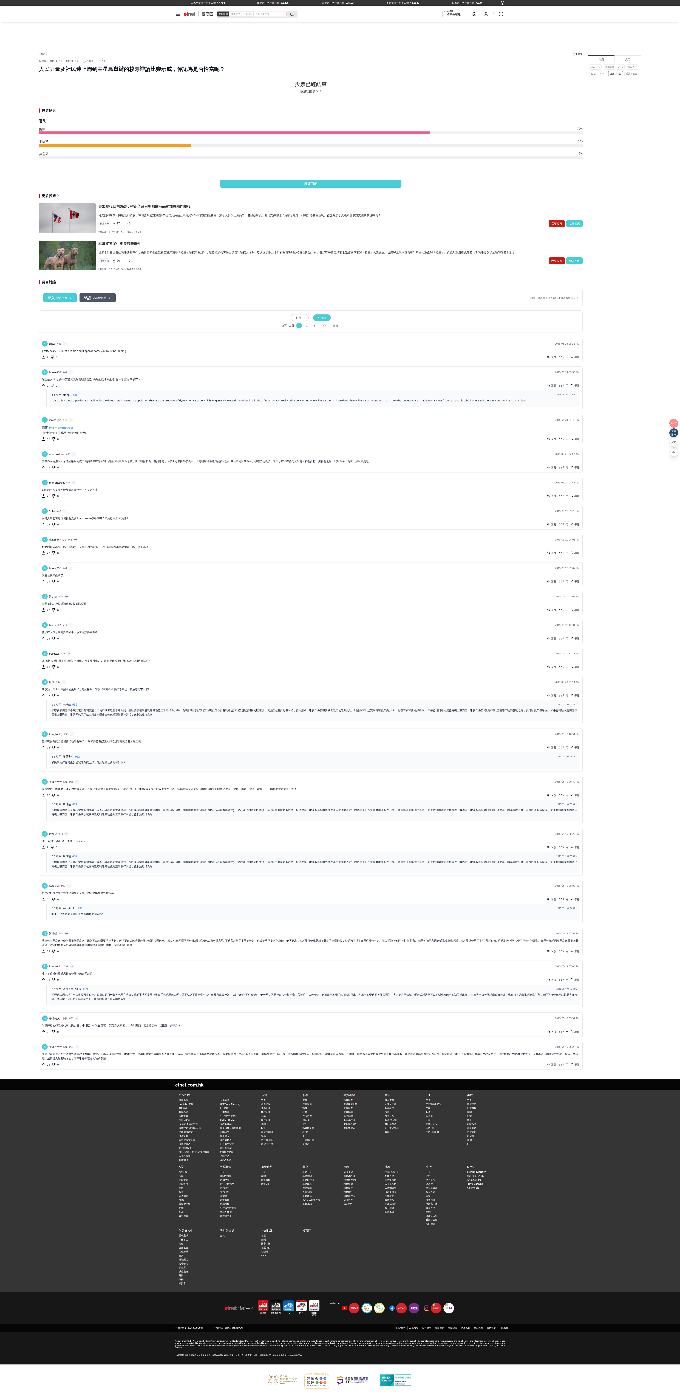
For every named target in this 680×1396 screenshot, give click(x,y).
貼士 (263, 1128)
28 (48, 695)
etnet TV (595, 67)
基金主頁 (307, 1171)
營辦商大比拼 (350, 1179)
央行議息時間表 (228, 1207)
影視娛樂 (430, 1191)
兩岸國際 (104, 223)
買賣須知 (389, 1199)
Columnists (473, 1187)
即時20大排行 (392, 1120)
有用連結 (491, 1327)
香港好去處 (632, 73)
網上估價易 (390, 1203)
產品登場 (307, 1187)
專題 (263, 1235)
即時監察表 (349, 1128)
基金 (305, 1167)
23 (48, 524)
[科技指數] (386, 2)
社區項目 (265, 1247)
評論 (620, 67)
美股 (470, 1095)
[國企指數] (321, 2)
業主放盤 (389, 1207)
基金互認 (307, 1203)
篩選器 (429, 1116)
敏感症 (182, 1267)
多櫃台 (305, 1143)
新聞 (264, 1095)
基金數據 (307, 1195)
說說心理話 (226, 1123)
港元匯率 (224, 1187)
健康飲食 (183, 1247)
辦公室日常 (431, 1187)
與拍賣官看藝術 (187, 1139)
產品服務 (413, 1327)
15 (48, 439)
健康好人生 (615, 73)
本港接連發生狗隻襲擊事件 (119, 243)
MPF (346, 1167)
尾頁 (335, 325)
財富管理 (430, 1183)
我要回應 (310, 184)
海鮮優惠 (430, 1223)
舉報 (577, 357)
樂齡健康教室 (186, 1131)
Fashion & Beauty (476, 1171)
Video (264, 1255)
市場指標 (224, 1203)
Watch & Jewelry (475, 1175)
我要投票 (556, 223)
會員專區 (430, 1207)
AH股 (305, 1131)
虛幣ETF (265, 1183)
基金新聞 (307, 1175)
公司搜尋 (183, 1215)
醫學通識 (183, 1235)
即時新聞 (265, 1112)
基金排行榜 (308, 1179)
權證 (387, 1095)
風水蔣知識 (184, 1120)
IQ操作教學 (185, 1155)
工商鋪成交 (390, 1187)
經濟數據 (224, 1199)
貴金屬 (223, 1195)
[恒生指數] (190, 2)
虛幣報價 (265, 1179)
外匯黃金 (225, 1167)
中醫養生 (183, 1239)
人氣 (627, 59)
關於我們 (401, 1327)
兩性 (181, 1275)
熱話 (43, 53)
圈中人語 (265, 1243)
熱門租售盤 (390, 1179)
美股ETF (430, 1128)
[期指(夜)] (254, 2)
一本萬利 (224, 1112)
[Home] (190, 14)
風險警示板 (184, 1203)
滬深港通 (183, 1179)
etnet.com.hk (189, 1084)
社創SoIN (267, 1230)
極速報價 (235, 13)
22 (48, 553)
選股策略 (471, 1131)
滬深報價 (183, 1183)
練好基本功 (226, 1147)
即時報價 (223, 13)
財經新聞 (609, 67)
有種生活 (224, 1155)
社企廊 (264, 1251)
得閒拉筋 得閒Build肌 (190, 1128)
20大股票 (307, 1116)
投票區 (207, 14)
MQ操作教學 (226, 1151)
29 (48, 467)
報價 (428, 1112)
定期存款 (224, 1179)
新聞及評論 (349, 1120)
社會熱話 (104, 260)
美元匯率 (224, 1191)
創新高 (305, 1120)
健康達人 (224, 1136)
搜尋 (263, 1136)
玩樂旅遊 (430, 1199)
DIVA (602, 73)
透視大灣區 (267, 1139)
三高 (181, 1255)
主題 (428, 1108)
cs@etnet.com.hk (234, 1327)
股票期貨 (348, 1108)
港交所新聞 (267, 1131)
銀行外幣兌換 (227, 1183)
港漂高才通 (431, 1203)
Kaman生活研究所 (188, 1123)
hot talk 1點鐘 (186, 1104)
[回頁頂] (673, 451)
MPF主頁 (348, 1171)
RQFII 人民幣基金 (311, 1199)
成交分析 (389, 1116)
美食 (428, 1195)
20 (48, 795)
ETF (428, 1095)
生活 (593, 73)
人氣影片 (224, 1100)
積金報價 (348, 1183)
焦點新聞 (265, 1108)
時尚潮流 (183, 1159)
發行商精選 (390, 1123)
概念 (469, 1120)
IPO (304, 1136)
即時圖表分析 (350, 1123)
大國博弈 (183, 1116)
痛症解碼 (183, 1251)
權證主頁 (389, 1100)
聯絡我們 (439, 1327)
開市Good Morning (230, 1104)
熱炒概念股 (308, 1128)
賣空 (304, 1123)
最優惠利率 (226, 1215)
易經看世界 (226, 1139)
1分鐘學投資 (185, 1147)
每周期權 (348, 1116)
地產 (387, 1167)
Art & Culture (474, 1179)
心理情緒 (183, 1263)
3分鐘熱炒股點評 (228, 1116)
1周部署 (183, 1108)
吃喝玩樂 (224, 1131)
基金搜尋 (307, 1183)
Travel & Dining (475, 1183)
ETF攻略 (224, 1108)
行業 (304, 1112)
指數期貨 (348, 1100)
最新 (601, 59)
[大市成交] (461, 2)
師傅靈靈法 (184, 1143)
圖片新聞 (265, 1120)
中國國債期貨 (350, 1104)
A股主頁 (183, 1171)
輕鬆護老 (183, 1259)
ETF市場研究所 (433, 1104)
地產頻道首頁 (392, 1171)
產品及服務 (226, 1159)
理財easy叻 (267, 1143)
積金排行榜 (349, 1195)
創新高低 (471, 1128)
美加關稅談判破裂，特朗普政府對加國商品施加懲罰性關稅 (144, 206)
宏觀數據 (471, 1108)
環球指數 (471, 1104)
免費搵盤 (389, 1211)
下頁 (324, 325)
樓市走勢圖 (390, 1191)
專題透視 (632, 67)
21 (48, 581)
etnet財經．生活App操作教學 (194, 1151)
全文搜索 (247, 13)
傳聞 (263, 1123)
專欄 (428, 1211)
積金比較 (348, 1191)
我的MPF (348, 1203)
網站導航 (478, 1327)
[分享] (574, 54)
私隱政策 (452, 1327)
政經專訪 (183, 1112)
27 (48, 496)
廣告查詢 (426, 1327)
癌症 (181, 1243)
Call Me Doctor (228, 1120)
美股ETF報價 (432, 1131)
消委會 (182, 1283)
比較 (428, 1120)
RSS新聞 (504, 1327)
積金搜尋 (348, 1187)
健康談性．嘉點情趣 (230, 1128)
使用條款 (465, 1327)
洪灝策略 (183, 1136)
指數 (304, 1108)
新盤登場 (389, 1175)
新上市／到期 (392, 1128)
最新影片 (183, 1100)
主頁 (263, 1100)
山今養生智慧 (453, 14)
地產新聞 (389, 1195)
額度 (181, 1175)
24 (48, 638)
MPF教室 (348, 1199)
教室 (387, 1131)
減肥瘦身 (183, 1271)
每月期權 (348, 1112)
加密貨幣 (267, 1167)
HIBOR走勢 (226, 1211)
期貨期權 (349, 1095)
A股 (181, 1167)
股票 (305, 1095)
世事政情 (430, 1179)
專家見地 (307, 1191)
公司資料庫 (308, 1139)
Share (579, 53)
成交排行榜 (390, 1183)
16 (48, 979)
